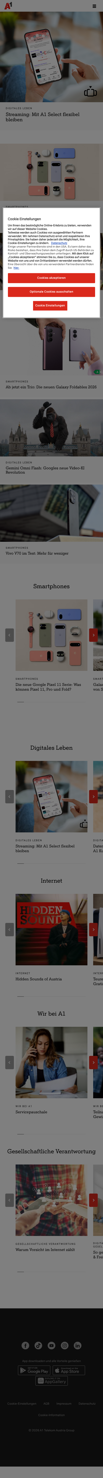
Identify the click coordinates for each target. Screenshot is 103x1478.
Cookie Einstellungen (50, 305)
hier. (16, 267)
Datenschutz (59, 243)
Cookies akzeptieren (51, 278)
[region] (52, 262)
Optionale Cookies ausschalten (51, 292)
